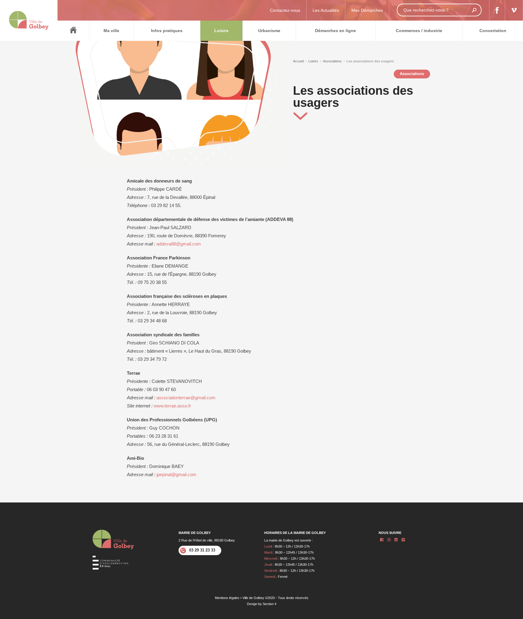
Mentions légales (227, 598)
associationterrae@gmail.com (185, 397)
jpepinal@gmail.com (176, 474)
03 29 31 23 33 (202, 550)
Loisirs (313, 61)
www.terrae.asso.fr (172, 405)
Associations (332, 61)
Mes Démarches (367, 10)
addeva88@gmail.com (178, 243)
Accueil (298, 61)
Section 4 (269, 604)
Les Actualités (326, 10)
